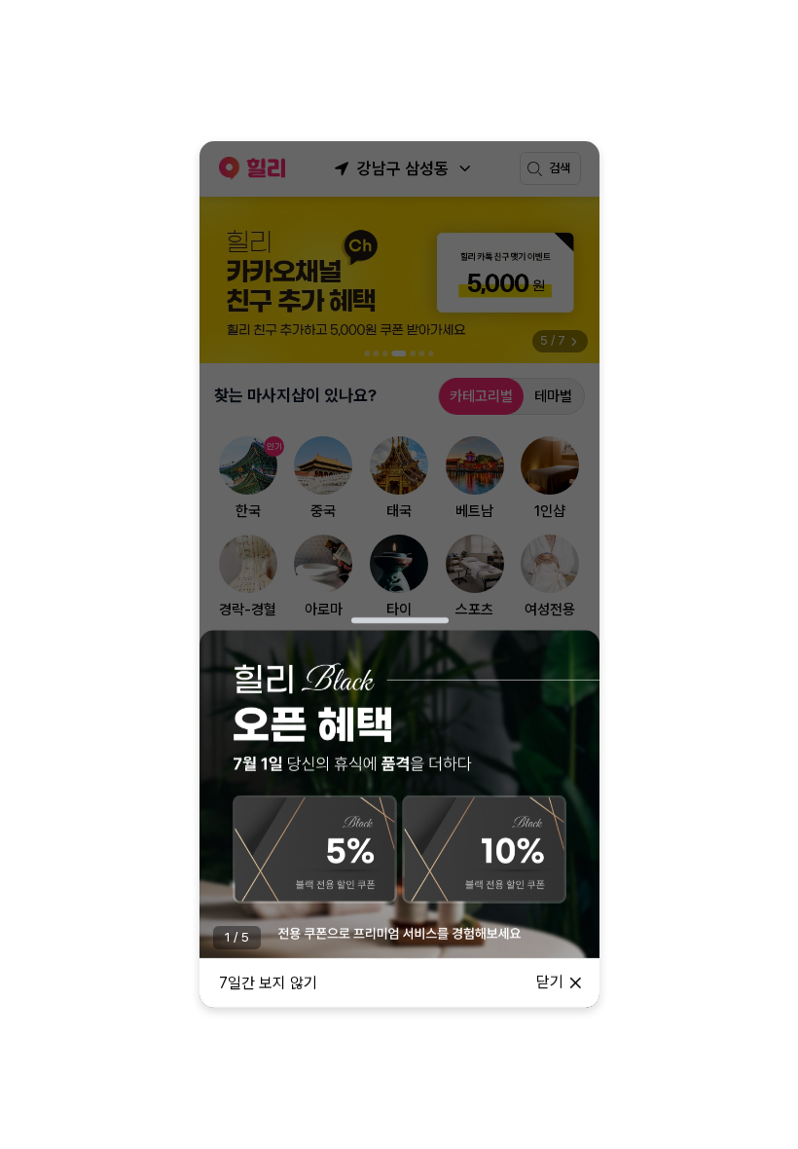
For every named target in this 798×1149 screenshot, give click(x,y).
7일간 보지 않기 (268, 983)
